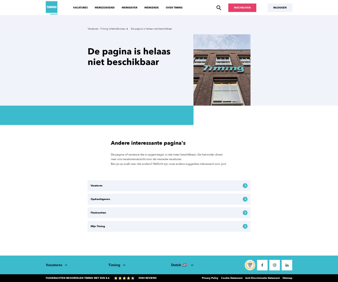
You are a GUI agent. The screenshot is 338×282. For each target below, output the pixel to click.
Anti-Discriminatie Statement (262, 278)
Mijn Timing (98, 226)
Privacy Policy (210, 278)
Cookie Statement (231, 278)
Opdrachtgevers (100, 199)
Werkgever (129, 7)
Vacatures (80, 7)
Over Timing (174, 7)
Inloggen (280, 7)
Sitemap (287, 278)
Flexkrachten (98, 212)
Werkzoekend (105, 7)
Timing (114, 265)
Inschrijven (242, 7)
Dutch (176, 265)
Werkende (151, 7)
